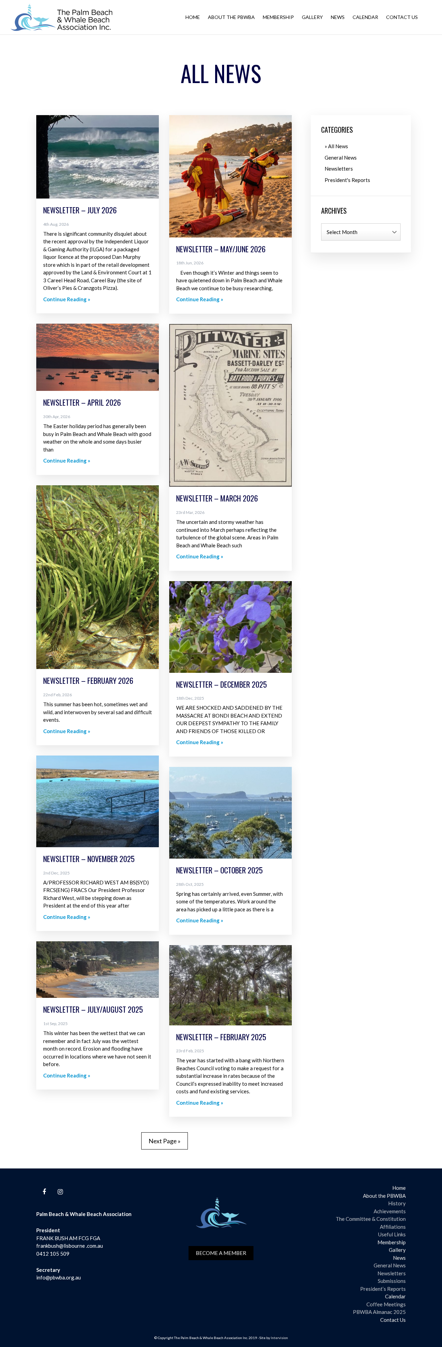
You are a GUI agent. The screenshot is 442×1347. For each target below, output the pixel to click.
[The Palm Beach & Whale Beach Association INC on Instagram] (60, 1192)
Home (192, 17)
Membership (278, 17)
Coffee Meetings (386, 1304)
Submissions (392, 1281)
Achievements (390, 1211)
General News (341, 157)
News (338, 17)
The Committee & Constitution (371, 1219)
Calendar (365, 17)
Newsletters (339, 168)
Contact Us (402, 17)
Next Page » (164, 1141)
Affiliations (393, 1227)
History (397, 1203)
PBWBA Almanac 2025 (379, 1312)
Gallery (312, 17)
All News (338, 146)
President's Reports (347, 180)
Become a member (221, 1253)
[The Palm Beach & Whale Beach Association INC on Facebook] (44, 1192)
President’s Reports (383, 1289)
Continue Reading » (66, 299)
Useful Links (392, 1234)
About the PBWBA (231, 17)
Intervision (279, 1338)
